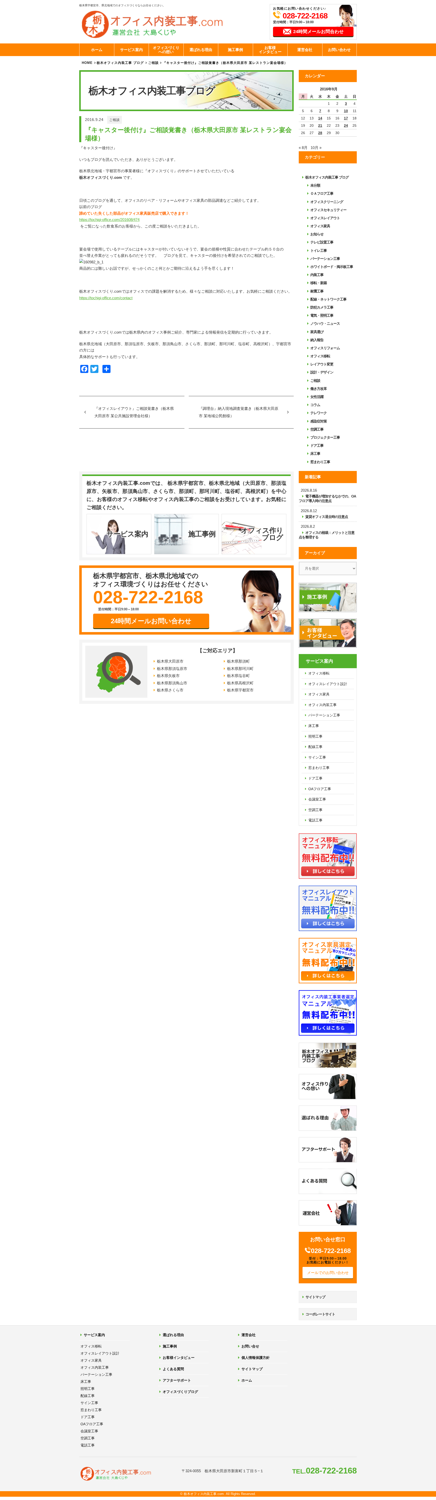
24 (346, 125)
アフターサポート (177, 1380)
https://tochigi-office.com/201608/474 (109, 219)
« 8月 (303, 147)
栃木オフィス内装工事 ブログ (120, 63)
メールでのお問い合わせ (328, 1272)
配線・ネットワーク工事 (328, 299)
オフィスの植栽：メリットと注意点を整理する (327, 535)
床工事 (315, 454)
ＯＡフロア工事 (321, 193)
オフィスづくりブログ (180, 1392)
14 (320, 118)
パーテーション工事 (325, 259)
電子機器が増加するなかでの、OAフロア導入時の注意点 (327, 498)
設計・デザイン (321, 372)
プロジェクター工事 (325, 437)
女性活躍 (316, 397)
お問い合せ (250, 1346)
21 (320, 125)
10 (346, 111)
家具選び (316, 332)
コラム (315, 405)
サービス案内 (131, 49)
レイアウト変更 (321, 364)
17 (346, 118)
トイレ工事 (318, 250)
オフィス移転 (320, 356)
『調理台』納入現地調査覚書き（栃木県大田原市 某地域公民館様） (238, 412)
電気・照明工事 (321, 315)
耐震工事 (316, 291)
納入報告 (316, 340)
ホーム (96, 49)
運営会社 (304, 49)
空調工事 (316, 429)
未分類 (315, 185)
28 (320, 133)
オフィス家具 (320, 226)
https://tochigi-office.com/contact (105, 298)
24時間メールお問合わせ (318, 31)
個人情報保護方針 (255, 1358)
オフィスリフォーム (325, 348)
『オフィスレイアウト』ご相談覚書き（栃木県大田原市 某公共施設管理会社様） (134, 412)
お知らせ (316, 234)
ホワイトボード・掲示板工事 (331, 267)
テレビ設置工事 (321, 242)
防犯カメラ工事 (321, 307)
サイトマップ (315, 1297)
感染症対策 (318, 421)
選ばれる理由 (200, 49)
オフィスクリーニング (326, 202)
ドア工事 (316, 445)
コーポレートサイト (320, 1314)
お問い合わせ (339, 49)
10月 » (316, 147)
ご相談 (114, 120)
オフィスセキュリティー (328, 210)
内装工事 (316, 275)
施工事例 (235, 49)
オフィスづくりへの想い (166, 49)
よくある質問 (173, 1369)
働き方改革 (318, 389)
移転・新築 (318, 283)
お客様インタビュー (270, 49)
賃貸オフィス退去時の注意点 (326, 517)
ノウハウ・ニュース (325, 323)
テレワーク (318, 413)
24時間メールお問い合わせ (151, 621)
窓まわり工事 (320, 462)
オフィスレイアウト (325, 218)
